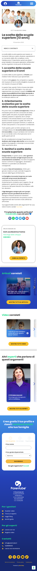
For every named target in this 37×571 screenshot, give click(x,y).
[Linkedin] (18, 557)
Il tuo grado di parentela (14, 452)
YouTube (19, 207)
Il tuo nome (10, 444)
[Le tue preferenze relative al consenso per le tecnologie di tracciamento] (33, 567)
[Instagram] (14, 557)
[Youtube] (22, 557)
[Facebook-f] (10, 557)
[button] (31, 3)
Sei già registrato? (18, 466)
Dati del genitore (10, 441)
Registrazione (29, 441)
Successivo (18, 461)
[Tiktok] (27, 557)
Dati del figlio (20, 441)
